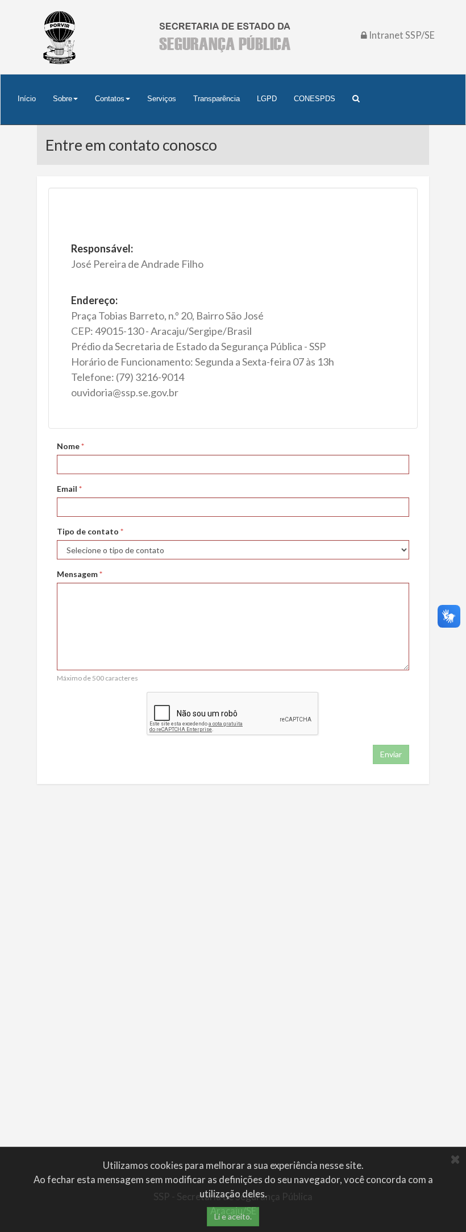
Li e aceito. (233, 1216)
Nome (70, 446)
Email (69, 488)
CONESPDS (314, 98)
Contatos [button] (109, 98)
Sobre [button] (62, 98)
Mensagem (79, 574)
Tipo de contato (90, 531)
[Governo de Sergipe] (59, 37)
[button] (356, 98)
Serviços (161, 98)
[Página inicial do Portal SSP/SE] (224, 37)
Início (27, 98)
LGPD (267, 98)
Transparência (216, 98)
